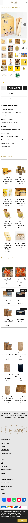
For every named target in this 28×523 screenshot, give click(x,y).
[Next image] (24, 24)
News (2, 489)
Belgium (3, 446)
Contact (3, 473)
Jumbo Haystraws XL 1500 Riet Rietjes (7, 246)
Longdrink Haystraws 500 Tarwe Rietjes (7, 201)
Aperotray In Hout (7, 280)
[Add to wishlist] (25, 88)
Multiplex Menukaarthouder (20, 377)
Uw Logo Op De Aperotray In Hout (20, 281)
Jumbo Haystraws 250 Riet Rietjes (7, 223)
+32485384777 (5, 450)
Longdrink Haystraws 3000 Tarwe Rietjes (20, 201)
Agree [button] (22, 520)
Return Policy (5, 466)
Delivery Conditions (6, 470)
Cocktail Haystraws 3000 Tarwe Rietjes (20, 179)
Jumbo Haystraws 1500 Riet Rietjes (20, 223)
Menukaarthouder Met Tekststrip (7, 377)
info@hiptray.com (6, 453)
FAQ (2, 463)
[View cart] (26, 2)
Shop (2, 459)
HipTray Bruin (20, 301)
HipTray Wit (7, 301)
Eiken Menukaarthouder (7, 321)
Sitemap (3, 493)
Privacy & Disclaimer (7, 479)
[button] (4, 42)
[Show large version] (14, 430)
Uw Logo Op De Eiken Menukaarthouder (20, 399)
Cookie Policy (5, 483)
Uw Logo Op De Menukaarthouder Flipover (7, 399)
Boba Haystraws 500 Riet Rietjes (20, 244)
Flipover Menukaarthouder (20, 355)
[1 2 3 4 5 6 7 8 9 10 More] (3, 88)
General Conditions (6, 486)
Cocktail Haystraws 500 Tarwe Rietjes (7, 179)
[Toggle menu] (1, 2)
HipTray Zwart (20, 319)
